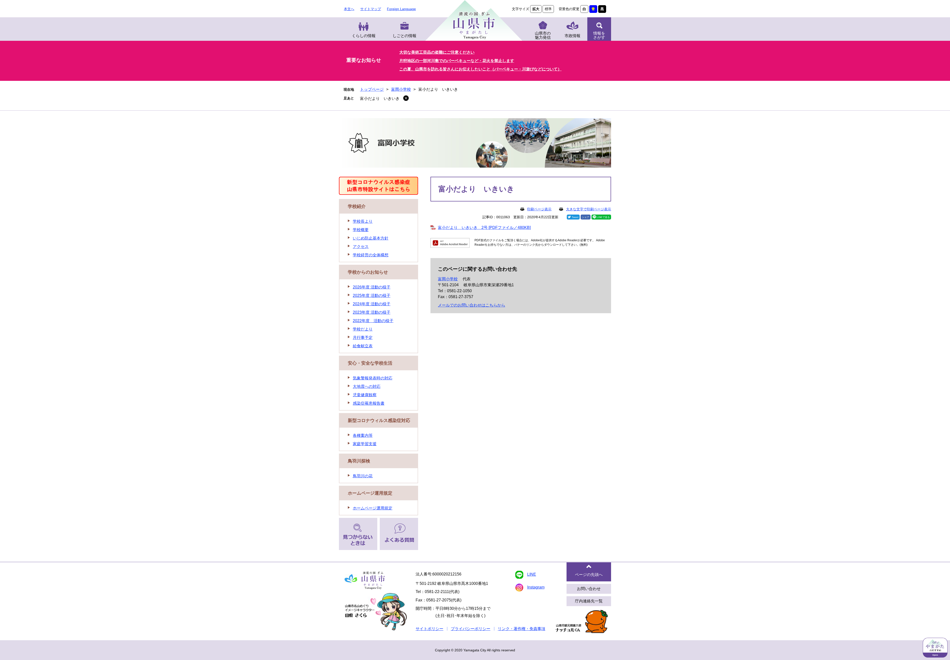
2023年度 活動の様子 (371, 312)
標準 (548, 9)
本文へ (349, 9)
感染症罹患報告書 (368, 403)
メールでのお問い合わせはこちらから (471, 305)
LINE (531, 574)
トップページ (372, 89)
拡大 (535, 9)
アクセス (361, 246)
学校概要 (361, 230)
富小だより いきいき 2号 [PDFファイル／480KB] (484, 227)
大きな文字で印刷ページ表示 (588, 209)
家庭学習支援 (365, 444)
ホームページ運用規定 (370, 493)
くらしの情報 (364, 36)
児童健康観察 (365, 395)
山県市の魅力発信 (543, 35)
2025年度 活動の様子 (371, 295)
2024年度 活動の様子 (371, 304)
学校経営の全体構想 (370, 255)
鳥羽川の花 (363, 476)
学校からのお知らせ (368, 272)
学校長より (363, 221)
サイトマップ (370, 9)
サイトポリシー (429, 629)
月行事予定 (363, 337)
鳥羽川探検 (359, 461)
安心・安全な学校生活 (370, 363)
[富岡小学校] (475, 143)
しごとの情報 (404, 36)
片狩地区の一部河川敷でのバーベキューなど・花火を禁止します (456, 61)
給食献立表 (363, 346)
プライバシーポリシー (470, 629)
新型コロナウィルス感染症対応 (379, 420)
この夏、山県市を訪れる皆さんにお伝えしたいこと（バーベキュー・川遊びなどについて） (480, 69)
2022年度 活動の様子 (373, 321)
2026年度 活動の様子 (371, 287)
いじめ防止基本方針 (370, 238)
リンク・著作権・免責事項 (521, 629)
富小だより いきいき (380, 98)
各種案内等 (363, 435)
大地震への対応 (366, 386)
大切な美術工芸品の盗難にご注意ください (437, 52)
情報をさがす (599, 35)
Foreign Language (401, 9)
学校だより (363, 329)
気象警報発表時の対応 (372, 378)
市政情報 (572, 36)
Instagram (536, 587)
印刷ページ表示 (539, 209)
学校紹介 (357, 206)
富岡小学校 (401, 89)
